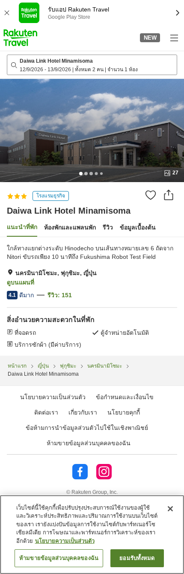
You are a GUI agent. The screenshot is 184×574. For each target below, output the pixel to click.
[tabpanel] (92, 296)
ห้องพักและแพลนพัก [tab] (70, 227)
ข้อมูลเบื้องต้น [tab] (138, 227)
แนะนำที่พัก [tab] (22, 226)
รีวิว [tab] (108, 227)
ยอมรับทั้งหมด (136, 558)
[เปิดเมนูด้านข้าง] (174, 37)
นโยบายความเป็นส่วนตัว (65, 541)
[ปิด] (170, 508)
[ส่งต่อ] (168, 194)
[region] (92, 534)
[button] (20, 37)
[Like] (151, 195)
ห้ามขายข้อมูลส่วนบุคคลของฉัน (89, 443)
